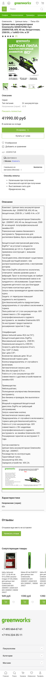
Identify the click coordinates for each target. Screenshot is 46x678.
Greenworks (7, 21)
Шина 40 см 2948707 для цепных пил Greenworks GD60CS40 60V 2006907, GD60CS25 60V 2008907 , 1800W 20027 (29, 579)
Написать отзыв (11, 533)
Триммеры (30, 15)
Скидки (5, 15)
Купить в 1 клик (23, 136)
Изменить (16, 161)
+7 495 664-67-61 (12, 629)
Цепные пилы (21, 21)
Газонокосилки (17, 15)
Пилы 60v (35, 21)
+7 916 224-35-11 (12, 634)
